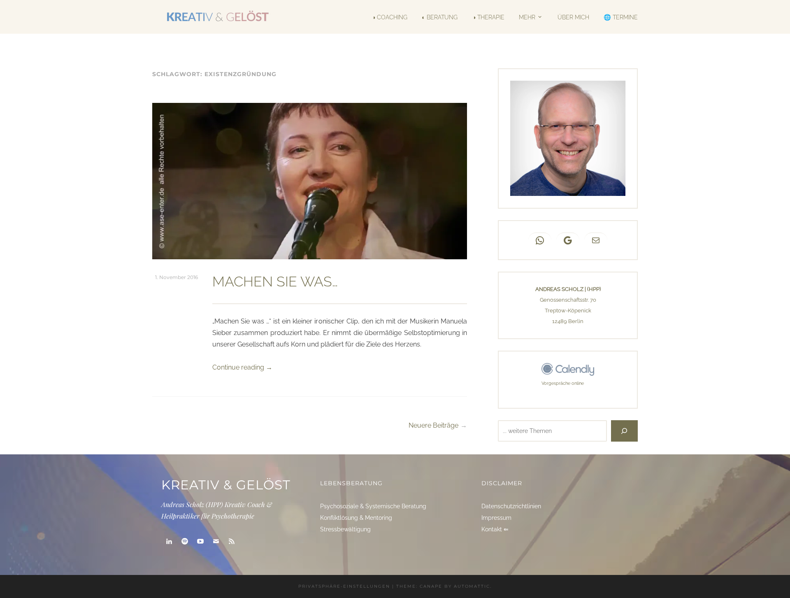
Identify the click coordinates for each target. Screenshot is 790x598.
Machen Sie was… (275, 281)
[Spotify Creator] (185, 541)
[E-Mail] (216, 541)
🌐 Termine (621, 17)
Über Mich (573, 17)
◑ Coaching (389, 17)
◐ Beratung (440, 17)
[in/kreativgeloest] (169, 541)
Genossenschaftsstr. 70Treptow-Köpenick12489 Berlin (568, 310)
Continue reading (242, 367)
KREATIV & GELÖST (225, 485)
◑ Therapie (488, 17)
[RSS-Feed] (231, 541)
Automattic (472, 586)
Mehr (527, 17)
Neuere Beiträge (433, 425)
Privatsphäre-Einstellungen (344, 586)
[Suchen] (624, 431)
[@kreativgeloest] (200, 541)
